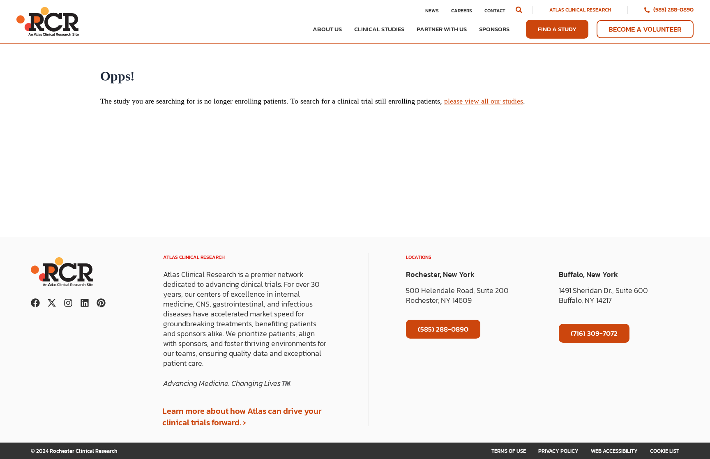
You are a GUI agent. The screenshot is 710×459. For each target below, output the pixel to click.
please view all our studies (483, 101)
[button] (519, 10)
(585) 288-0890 (673, 9)
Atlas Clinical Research (580, 10)
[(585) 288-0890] (647, 10)
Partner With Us (442, 29)
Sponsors (494, 29)
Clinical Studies (379, 29)
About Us (327, 29)
